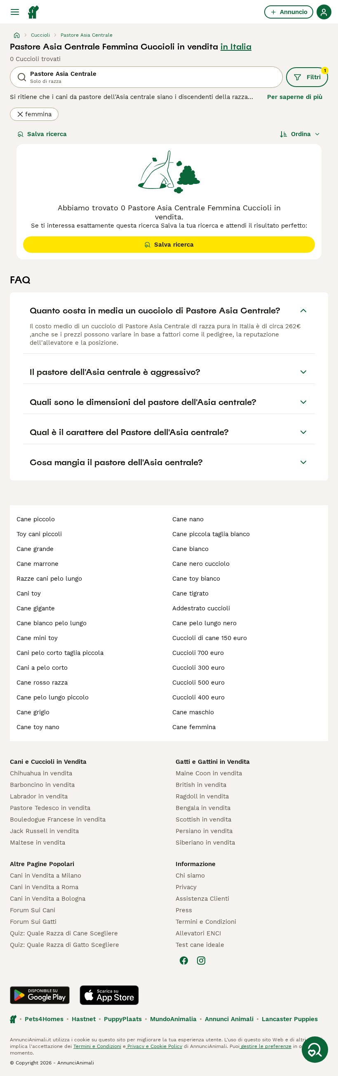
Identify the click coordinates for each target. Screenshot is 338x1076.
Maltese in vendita (37, 842)
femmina (38, 114)
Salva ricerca (47, 134)
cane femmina (194, 727)
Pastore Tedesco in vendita (50, 808)
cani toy (28, 593)
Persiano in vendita (204, 831)
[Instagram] (201, 960)
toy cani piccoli (39, 534)
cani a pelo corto (42, 667)
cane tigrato (190, 593)
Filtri (316, 74)
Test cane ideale (200, 945)
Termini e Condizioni (206, 921)
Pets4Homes (44, 1019)
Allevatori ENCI (198, 933)
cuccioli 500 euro (198, 682)
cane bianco (190, 549)
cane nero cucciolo (201, 563)
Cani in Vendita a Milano (45, 875)
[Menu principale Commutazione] (15, 12)
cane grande (35, 549)
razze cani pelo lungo (49, 578)
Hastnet (84, 1019)
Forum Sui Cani (32, 910)
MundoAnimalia (173, 1019)
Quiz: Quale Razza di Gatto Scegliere (64, 945)
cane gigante (35, 608)
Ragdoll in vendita (202, 796)
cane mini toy (37, 638)
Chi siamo (190, 875)
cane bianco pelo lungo (51, 623)
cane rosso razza (42, 682)
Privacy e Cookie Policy (154, 1046)
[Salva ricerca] (315, 1049)
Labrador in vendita (39, 796)
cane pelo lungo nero (204, 623)
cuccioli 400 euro (198, 697)
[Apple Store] (109, 995)
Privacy (186, 887)
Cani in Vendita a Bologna (47, 898)
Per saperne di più (294, 97)
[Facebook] (184, 960)
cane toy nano (37, 727)
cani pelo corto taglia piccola (59, 653)
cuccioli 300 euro (198, 667)
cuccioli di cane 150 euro (209, 638)
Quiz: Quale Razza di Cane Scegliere (64, 933)
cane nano (188, 519)
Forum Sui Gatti (33, 921)
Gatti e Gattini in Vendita (213, 761)
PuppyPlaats (123, 1019)
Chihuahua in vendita (41, 773)
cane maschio (193, 712)
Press (184, 910)
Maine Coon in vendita (209, 773)
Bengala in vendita (203, 808)
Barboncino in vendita (42, 785)
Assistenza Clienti (202, 898)
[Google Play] (40, 995)
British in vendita (201, 785)
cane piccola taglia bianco (211, 534)
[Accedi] (324, 12)
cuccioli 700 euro (198, 653)
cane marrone (37, 563)
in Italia (236, 47)
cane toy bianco (196, 578)
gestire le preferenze (265, 1046)
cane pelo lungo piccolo (52, 697)
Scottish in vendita (203, 819)
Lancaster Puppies (290, 1019)
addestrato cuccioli (201, 608)
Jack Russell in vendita (44, 831)
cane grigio (32, 712)
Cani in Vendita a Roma (44, 887)
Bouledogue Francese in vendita (58, 819)
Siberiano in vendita (205, 842)
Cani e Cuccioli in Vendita (48, 761)
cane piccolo (35, 519)
